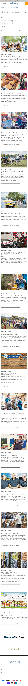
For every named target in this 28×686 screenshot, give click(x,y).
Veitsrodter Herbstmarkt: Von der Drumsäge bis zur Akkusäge (11, 532)
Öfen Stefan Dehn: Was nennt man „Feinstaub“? (11, 573)
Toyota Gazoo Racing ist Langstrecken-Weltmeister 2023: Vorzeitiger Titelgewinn (13, 254)
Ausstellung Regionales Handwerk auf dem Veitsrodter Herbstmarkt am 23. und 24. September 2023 (13, 614)
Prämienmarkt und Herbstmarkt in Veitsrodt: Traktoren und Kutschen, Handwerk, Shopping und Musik (12, 134)
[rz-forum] (14, 3)
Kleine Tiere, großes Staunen (10, 294)
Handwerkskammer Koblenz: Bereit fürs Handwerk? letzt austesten (13, 454)
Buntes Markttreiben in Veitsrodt (11, 93)
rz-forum (15, 677)
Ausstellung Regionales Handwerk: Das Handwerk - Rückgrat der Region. (13, 414)
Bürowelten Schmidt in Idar (9, 493)
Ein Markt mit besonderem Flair (11, 56)
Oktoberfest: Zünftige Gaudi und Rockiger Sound (11, 374)
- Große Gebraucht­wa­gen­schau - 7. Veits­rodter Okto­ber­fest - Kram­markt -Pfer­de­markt (14, 618)
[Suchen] (23, 3)
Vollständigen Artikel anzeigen (11, 66)
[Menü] (0, 3)
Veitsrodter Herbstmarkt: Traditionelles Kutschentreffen (13, 172)
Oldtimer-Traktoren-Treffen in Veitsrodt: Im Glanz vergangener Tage (13, 333)
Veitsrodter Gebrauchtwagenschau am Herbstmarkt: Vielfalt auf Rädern (12, 212)
